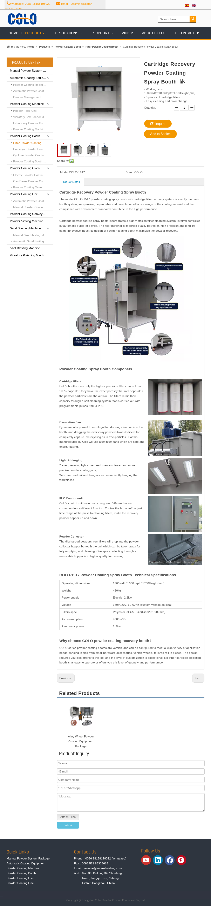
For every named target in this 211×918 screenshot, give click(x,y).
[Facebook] (170, 860)
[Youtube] (146, 860)
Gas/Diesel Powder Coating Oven (33, 181)
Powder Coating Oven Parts (31, 187)
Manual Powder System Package (31, 70)
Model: (64, 172)
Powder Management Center (32, 97)
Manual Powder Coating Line (32, 207)
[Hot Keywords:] (193, 19)
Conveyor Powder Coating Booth (33, 149)
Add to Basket (160, 134)
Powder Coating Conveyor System (31, 214)
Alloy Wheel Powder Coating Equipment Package (81, 741)
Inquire (160, 124)
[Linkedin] (158, 860)
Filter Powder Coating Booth (31, 142)
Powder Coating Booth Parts (31, 161)
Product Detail (70, 181)
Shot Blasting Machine (25, 248)
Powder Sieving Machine (26, 221)
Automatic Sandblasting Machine (33, 241)
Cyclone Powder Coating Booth (33, 155)
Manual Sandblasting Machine (33, 235)
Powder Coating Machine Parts (33, 129)
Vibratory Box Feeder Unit (30, 117)
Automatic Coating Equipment (30, 78)
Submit (68, 825)
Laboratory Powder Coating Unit (33, 123)
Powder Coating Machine (27, 104)
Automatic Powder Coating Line (33, 201)
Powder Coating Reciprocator (32, 84)
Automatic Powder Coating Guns (33, 91)
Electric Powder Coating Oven (32, 175)
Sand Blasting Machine (25, 228)
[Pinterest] (181, 860)
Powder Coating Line (24, 194)
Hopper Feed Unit (24, 110)
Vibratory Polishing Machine (28, 255)
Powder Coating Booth (25, 136)
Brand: (130, 172)
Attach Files (68, 816)
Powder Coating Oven (25, 168)
